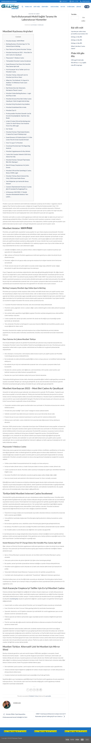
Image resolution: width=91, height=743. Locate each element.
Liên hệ (78, 6)
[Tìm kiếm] (22, 6)
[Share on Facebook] (27, 689)
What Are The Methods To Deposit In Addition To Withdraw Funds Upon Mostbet (17, 82)
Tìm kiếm (73, 14)
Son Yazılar (9, 129)
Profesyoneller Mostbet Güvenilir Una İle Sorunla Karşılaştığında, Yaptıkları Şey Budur (18, 116)
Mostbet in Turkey (34, 13)
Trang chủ (28, 6)
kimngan (41, 24)
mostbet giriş (14, 599)
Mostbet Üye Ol (11, 110)
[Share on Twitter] (31, 689)
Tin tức (62, 6)
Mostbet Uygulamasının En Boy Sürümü (18, 151)
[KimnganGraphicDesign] (10, 6)
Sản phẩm (45, 6)
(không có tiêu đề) (76, 37)
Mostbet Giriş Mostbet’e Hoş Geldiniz (18, 104)
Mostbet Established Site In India (16, 107)
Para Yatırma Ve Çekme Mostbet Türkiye (18, 49)
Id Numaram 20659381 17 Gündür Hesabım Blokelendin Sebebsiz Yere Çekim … (17, 194)
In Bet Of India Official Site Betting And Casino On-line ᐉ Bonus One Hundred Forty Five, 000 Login (18, 123)
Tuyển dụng (71, 6)
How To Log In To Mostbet (14, 143)
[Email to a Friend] (34, 689)
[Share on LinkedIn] (40, 689)
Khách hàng (55, 6)
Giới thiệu (36, 6)
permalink (48, 696)
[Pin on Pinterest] (37, 689)
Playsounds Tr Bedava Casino (15, 58)
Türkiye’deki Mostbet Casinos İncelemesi (18, 61)
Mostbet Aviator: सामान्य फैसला (15, 41)
